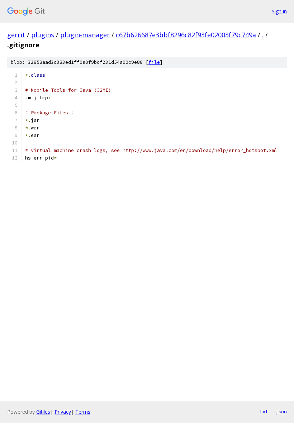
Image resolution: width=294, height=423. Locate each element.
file (154, 62)
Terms (82, 411)
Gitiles (43, 411)
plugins (42, 34)
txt (264, 411)
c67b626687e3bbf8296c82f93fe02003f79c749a (186, 34)
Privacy (62, 411)
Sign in (279, 11)
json (281, 411)
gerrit (16, 34)
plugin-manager (85, 34)
